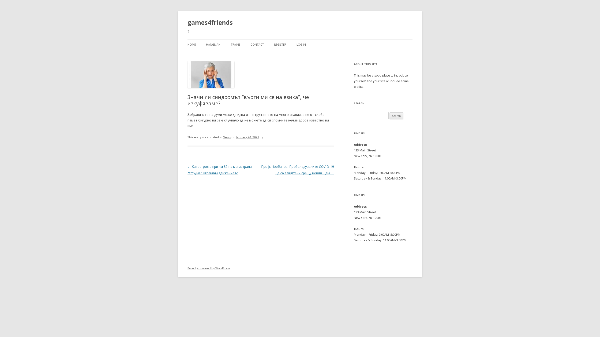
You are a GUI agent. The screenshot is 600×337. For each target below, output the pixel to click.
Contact (257, 45)
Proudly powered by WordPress (209, 268)
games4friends (210, 22)
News (227, 137)
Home (192, 45)
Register (280, 45)
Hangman (213, 45)
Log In (301, 45)
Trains (235, 45)
